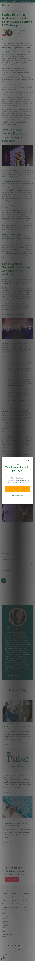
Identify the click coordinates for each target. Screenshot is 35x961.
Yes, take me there (17, 489)
